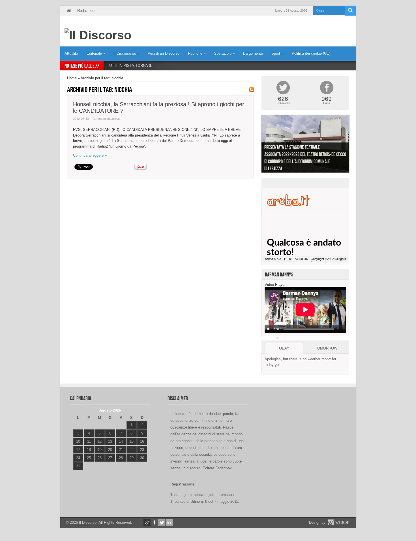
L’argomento (253, 53)
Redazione (86, 10)
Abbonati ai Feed (251, 89)
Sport (277, 53)
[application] (305, 310)
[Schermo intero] (285, 337)
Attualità (71, 53)
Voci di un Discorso (163, 53)
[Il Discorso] (98, 35)
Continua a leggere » (90, 155)
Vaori (339, 522)
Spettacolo (224, 53)
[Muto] (278, 337)
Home (68, 11)
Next (353, 145)
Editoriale (96, 53)
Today (283, 348)
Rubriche (196, 53)
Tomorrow (326, 348)
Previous (257, 145)
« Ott (77, 473)
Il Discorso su (126, 53)
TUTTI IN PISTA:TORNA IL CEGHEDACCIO (143, 65)
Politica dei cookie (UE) (311, 53)
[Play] (268, 329)
